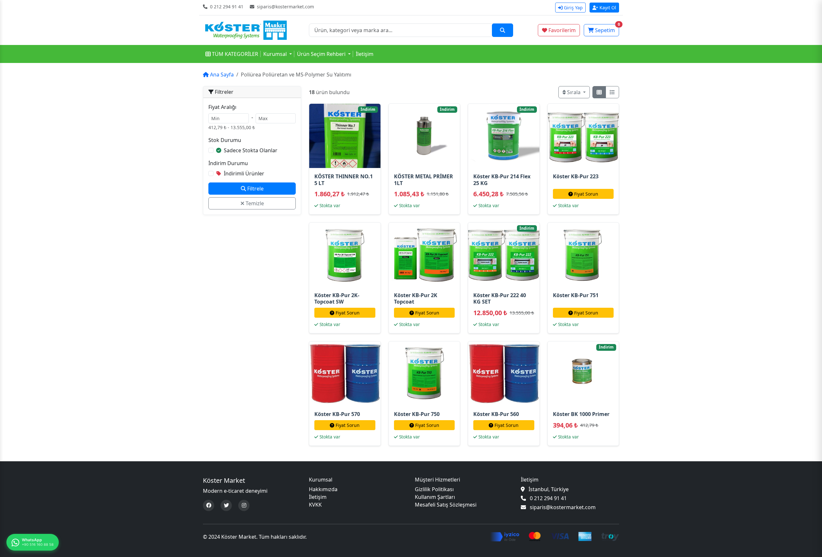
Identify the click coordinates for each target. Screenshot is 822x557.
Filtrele (255, 188)
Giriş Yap (573, 7)
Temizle (254, 203)
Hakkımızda (323, 489)
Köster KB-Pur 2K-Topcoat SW (336, 298)
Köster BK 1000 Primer (581, 414)
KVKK (315, 504)
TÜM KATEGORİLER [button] (235, 53)
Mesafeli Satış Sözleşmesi (446, 504)
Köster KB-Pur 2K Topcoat (415, 298)
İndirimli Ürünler (243, 173)
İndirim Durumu (228, 163)
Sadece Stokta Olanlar (250, 150)
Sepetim (607, 29)
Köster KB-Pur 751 (576, 295)
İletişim (364, 53)
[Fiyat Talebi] (575, 136)
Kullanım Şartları (435, 496)
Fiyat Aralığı (222, 107)
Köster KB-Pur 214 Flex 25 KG (501, 180)
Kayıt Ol (607, 7)
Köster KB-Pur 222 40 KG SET (499, 298)
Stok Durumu (224, 140)
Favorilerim (562, 30)
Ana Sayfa (221, 74)
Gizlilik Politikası (434, 489)
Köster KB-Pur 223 (576, 176)
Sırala (574, 92)
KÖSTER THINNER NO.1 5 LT (343, 180)
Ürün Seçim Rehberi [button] (321, 53)
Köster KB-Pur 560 (496, 414)
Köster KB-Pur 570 (337, 414)
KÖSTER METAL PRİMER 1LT (423, 180)
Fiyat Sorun (586, 194)
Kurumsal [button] (275, 53)
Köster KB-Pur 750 (417, 414)
